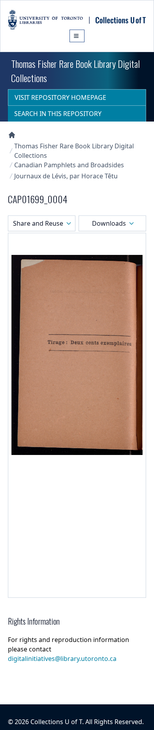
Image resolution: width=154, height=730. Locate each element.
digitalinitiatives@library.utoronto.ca (62, 658)
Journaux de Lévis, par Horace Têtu (66, 176)
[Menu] (77, 36)
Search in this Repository (57, 113)
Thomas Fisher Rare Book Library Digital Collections (74, 151)
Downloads (109, 223)
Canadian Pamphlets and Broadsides (69, 165)
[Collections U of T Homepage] (12, 135)
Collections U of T (56, 721)
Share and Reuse (38, 223)
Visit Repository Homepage (60, 97)
